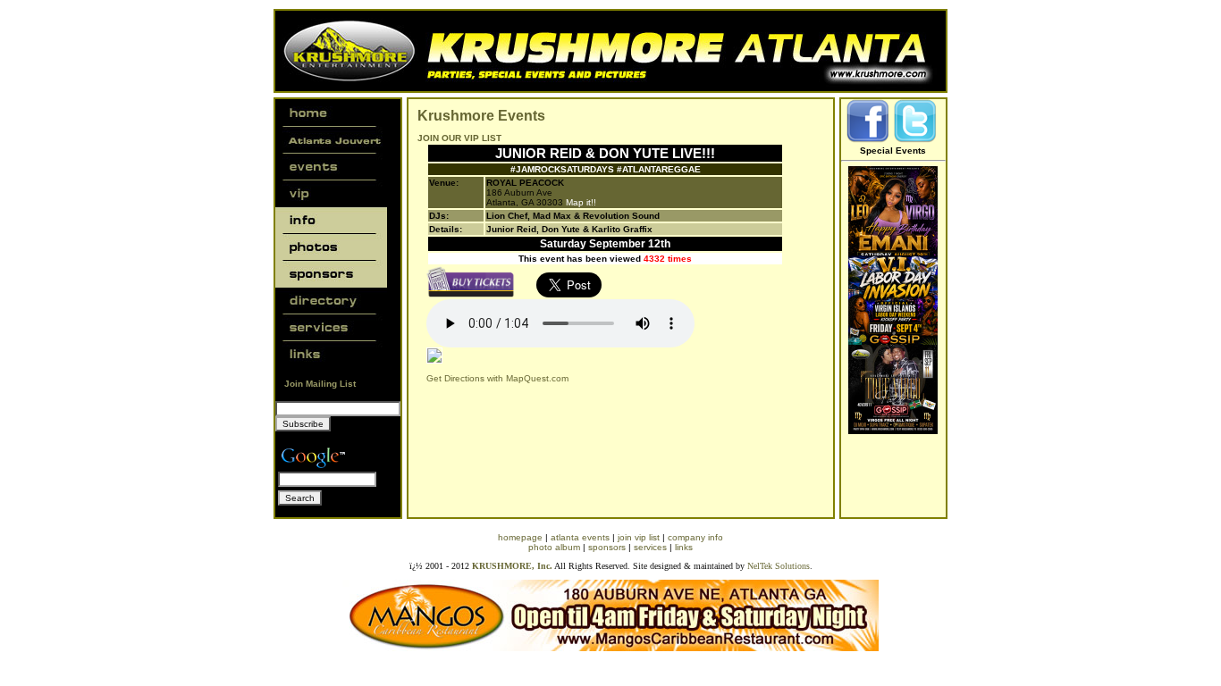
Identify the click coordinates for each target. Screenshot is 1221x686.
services (650, 547)
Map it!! (581, 202)
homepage (520, 537)
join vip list (639, 537)
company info (695, 537)
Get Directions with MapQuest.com (497, 378)
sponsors (607, 547)
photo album (554, 547)
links (684, 547)
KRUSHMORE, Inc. (512, 566)
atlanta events (580, 537)
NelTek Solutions (778, 566)
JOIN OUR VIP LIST (459, 138)
